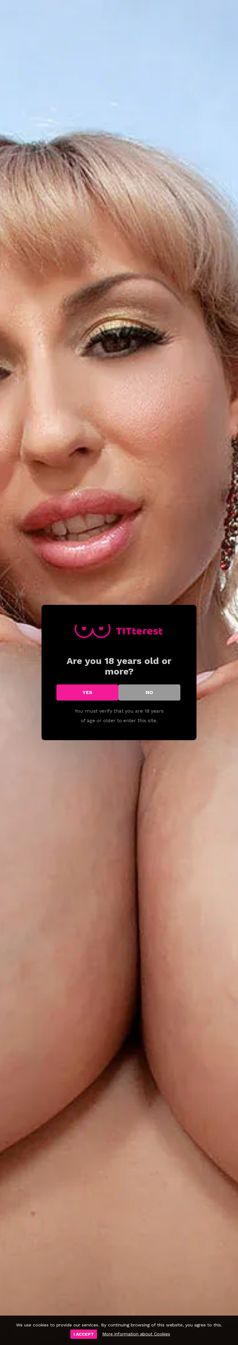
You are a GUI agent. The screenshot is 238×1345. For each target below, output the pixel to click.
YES (87, 692)
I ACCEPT (83, 1334)
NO (149, 692)
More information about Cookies (136, 1333)
